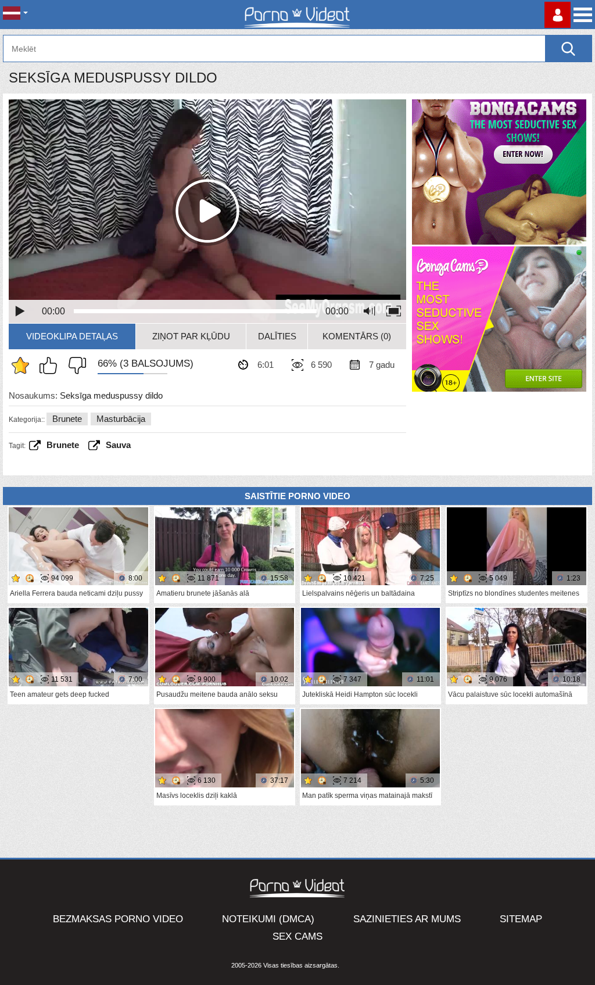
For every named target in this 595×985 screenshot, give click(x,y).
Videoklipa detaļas (72, 336)
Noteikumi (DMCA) (268, 919)
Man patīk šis (51, 365)
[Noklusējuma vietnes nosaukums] (297, 14)
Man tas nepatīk (74, 365)
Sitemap (521, 919)
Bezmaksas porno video (118, 919)
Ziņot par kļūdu (191, 336)
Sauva (118, 445)
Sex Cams (297, 936)
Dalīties (277, 336)
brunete (62, 445)
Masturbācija (120, 419)
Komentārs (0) (356, 336)
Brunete (67, 419)
